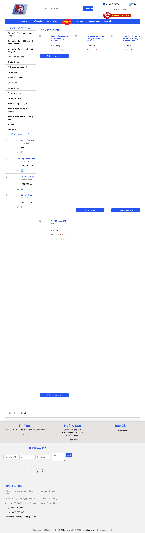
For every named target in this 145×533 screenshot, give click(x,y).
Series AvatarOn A (15, 77)
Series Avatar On (15, 72)
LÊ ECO (61, 530)
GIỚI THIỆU (38, 21)
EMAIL (134, 4)
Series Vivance (14, 93)
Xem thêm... (26, 434)
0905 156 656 (26, 202)
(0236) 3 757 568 (113, 4)
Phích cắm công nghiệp (18, 67)
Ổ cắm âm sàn (14, 62)
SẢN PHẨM (52, 21)
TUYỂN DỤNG (93, 21)
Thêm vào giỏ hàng (54, 56)
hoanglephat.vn (88, 530)
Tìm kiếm (89, 8)
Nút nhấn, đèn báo (16, 57)
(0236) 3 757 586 (16, 512)
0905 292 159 (26, 184)
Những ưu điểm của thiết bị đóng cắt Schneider (24, 430)
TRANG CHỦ (22, 21)
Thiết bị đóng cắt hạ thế (18, 103)
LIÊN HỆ (107, 21)
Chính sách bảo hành (72, 435)
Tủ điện (11, 124)
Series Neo (12, 83)
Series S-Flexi (14, 88)
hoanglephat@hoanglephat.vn (23, 517)
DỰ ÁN (80, 21)
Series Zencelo (14, 98)
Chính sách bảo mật (72, 430)
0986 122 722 (27, 147)
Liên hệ (57, 46)
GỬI (69, 455)
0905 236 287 (26, 166)
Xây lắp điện (13, 130)
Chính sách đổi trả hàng (72, 432)
